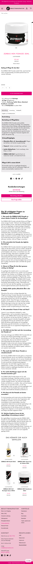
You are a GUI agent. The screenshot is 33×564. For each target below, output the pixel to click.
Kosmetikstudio (4, 528)
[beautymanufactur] (15, 8)
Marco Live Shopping (6, 511)
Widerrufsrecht (22, 542)
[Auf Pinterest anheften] (16, 178)
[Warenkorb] (31, 8)
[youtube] (7, 555)
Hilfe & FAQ (4, 513)
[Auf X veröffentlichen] (13, 178)
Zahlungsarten (4, 518)
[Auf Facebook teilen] (11, 178)
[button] (22, 178)
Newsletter (23, 518)
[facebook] (2, 555)
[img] (16, 13)
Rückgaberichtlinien (5, 520)
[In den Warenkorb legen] (14, 455)
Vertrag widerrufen (5, 523)
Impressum (21, 540)
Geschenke (23, 516)
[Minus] (2, 87)
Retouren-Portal (4, 525)
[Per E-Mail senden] (19, 178)
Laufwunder (16, 56)
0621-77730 (12, 536)
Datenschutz (22, 537)
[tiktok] (10, 555)
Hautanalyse (24, 511)
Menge (3, 85)
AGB (20, 535)
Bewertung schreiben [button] (16, 196)
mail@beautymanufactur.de (7, 547)
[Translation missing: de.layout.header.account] (26, 8)
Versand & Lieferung (5, 516)
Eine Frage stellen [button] (16, 199)
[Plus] (9, 87)
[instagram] (4, 555)
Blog (22, 513)
